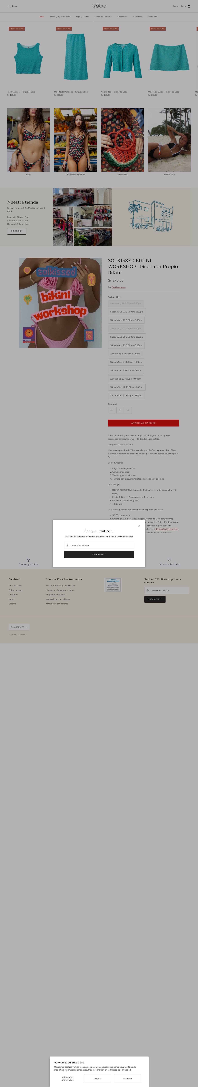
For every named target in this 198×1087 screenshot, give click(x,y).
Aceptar (97, 1078)
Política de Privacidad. (120, 1069)
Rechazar (127, 1078)
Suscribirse (99, 554)
